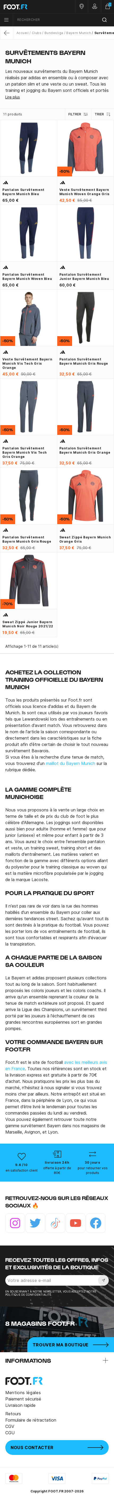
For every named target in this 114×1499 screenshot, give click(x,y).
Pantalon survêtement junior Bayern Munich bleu (84, 276)
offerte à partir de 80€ (57, 1170)
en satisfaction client (22, 1170)
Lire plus (12, 97)
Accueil (22, 33)
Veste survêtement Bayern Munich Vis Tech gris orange (27, 363)
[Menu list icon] (6, 20)
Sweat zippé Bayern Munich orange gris (85, 539)
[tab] (57, 81)
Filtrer (74, 114)
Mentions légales (23, 1392)
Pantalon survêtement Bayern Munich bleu (23, 192)
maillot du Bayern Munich (70, 763)
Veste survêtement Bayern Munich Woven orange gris (84, 192)
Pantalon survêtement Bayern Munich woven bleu (27, 276)
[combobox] (63, 19)
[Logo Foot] (28, 6)
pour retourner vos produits (93, 1170)
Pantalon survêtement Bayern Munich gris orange (85, 450)
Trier (99, 114)
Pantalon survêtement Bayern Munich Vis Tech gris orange (24, 452)
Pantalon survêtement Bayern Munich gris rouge (83, 361)
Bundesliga (54, 33)
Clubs (36, 33)
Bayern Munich (78, 33)
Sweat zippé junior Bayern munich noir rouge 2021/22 (27, 624)
